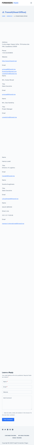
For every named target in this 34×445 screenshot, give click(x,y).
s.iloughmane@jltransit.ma (10, 199)
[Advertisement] (17, 33)
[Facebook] (2, 429)
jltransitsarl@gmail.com (9, 71)
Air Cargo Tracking (23, 435)
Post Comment (8, 419)
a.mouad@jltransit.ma (9, 69)
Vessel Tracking (17, 437)
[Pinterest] (10, 429)
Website (5, 392)
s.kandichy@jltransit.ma (9, 73)
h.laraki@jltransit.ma (8, 176)
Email (5, 387)
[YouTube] (12, 429)
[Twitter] (5, 429)
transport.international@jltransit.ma (13, 223)
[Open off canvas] (31, 3)
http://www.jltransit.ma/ (9, 61)
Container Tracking (10, 435)
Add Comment (7, 398)
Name (5, 381)
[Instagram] (7, 429)
